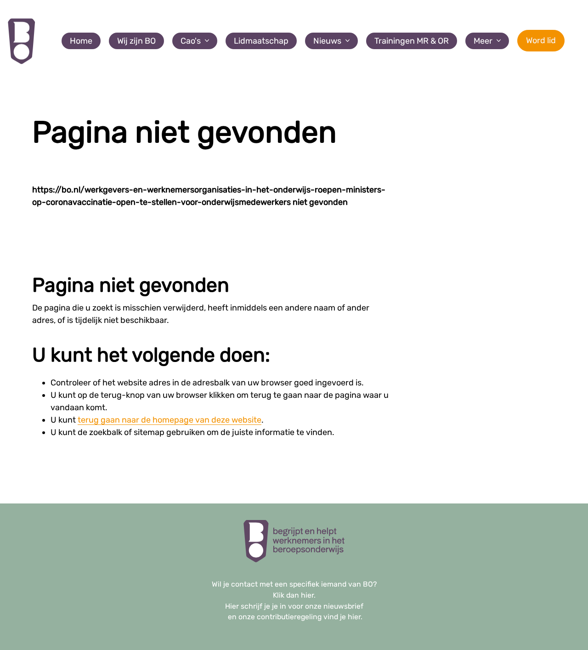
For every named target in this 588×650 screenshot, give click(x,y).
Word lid (541, 40)
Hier (232, 606)
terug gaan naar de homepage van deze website (169, 420)
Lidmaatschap (261, 41)
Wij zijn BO (136, 41)
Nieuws (327, 41)
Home (81, 41)
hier (307, 595)
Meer (483, 41)
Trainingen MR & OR (411, 41)
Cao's (191, 41)
